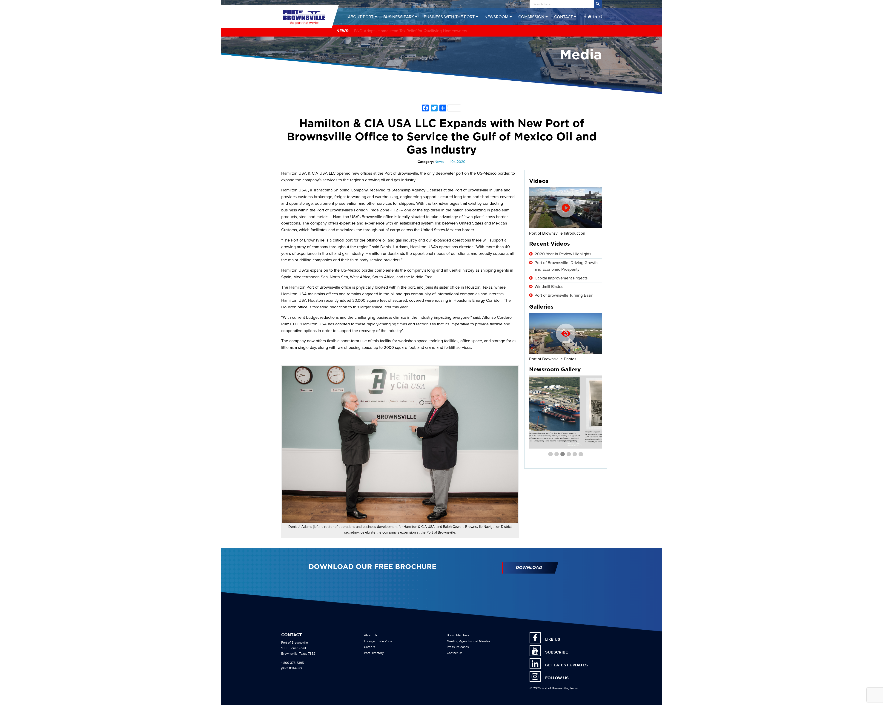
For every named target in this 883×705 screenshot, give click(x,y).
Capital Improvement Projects (561, 278)
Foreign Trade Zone (378, 641)
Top (872, 694)
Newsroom (496, 16)
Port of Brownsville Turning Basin (564, 295)
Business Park (398, 16)
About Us (370, 635)
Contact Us (454, 653)
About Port (360, 16)
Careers (369, 647)
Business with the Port (449, 16)
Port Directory (374, 653)
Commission (531, 16)
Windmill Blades (549, 286)
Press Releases (458, 647)
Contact (563, 16)
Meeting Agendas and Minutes (468, 641)
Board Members (458, 635)
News (439, 161)
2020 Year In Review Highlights (563, 253)
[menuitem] (363, 16)
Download (529, 568)
